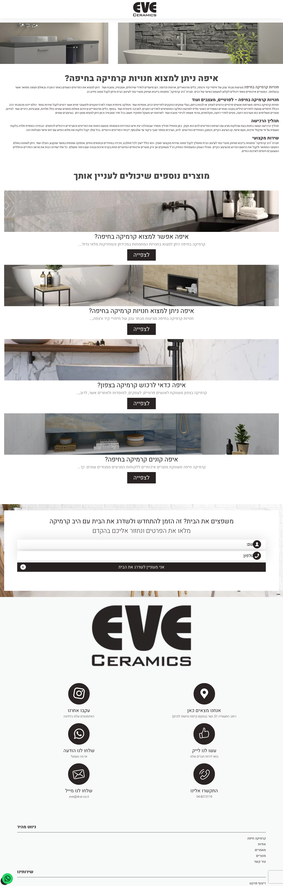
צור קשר (260, 859)
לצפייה (141, 254)
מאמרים (260, 847)
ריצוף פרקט (257, 881)
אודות (262, 842)
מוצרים (261, 853)
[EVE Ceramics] (144, 9)
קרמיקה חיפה (256, 836)
